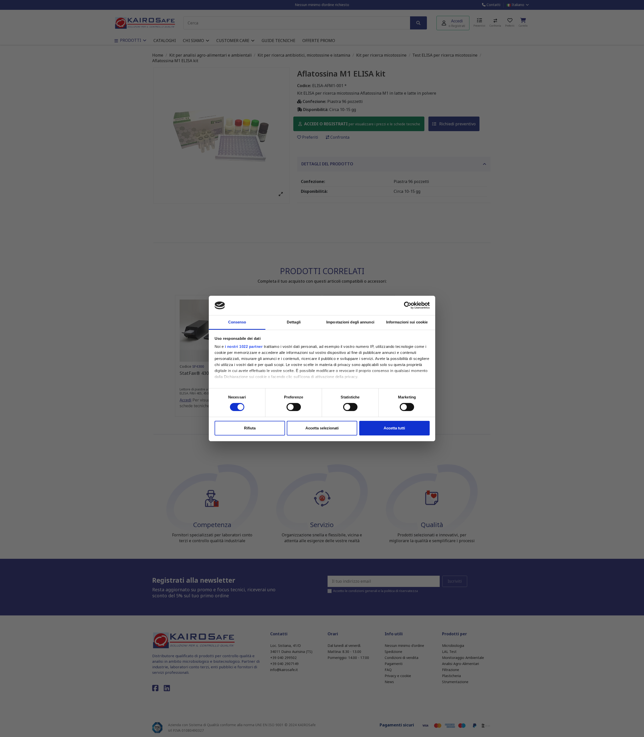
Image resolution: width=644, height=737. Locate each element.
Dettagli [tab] (294, 322)
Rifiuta (250, 428)
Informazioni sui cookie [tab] (407, 322)
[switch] (294, 407)
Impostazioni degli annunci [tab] (350, 322)
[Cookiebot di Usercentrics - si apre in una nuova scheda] (408, 305)
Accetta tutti (394, 428)
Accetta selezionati (322, 428)
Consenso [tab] (237, 322)
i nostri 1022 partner (244, 346)
